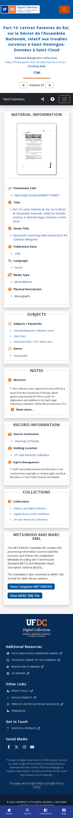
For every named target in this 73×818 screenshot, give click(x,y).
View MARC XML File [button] (25, 596)
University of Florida (26, 441)
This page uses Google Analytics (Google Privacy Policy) (36, 784)
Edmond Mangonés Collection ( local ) (34, 330)
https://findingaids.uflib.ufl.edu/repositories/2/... (36, 62)
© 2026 (36, 803)
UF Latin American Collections (31, 455)
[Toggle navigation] (64, 9)
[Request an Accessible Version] (53, 99)
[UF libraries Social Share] (42, 99)
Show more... (25, 409)
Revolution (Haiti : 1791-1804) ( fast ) (33, 341)
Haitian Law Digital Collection (30, 508)
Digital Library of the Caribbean (31, 514)
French (18, 267)
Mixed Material (23, 282)
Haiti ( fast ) (20, 336)
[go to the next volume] (49, 85)
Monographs (21, 355)
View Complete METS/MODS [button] (31, 586)
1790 (17, 254)
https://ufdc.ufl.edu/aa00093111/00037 (36, 195)
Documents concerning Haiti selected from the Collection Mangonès (40, 237)
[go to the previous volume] (23, 85)
